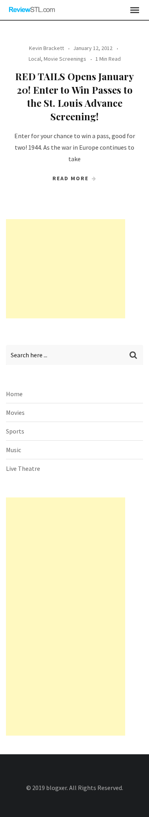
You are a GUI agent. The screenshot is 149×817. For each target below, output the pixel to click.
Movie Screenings (65, 58)
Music (13, 450)
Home (14, 394)
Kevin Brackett (46, 48)
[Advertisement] (65, 268)
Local (35, 58)
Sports (15, 431)
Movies (15, 412)
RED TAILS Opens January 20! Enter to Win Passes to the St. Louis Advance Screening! (74, 96)
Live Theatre (23, 468)
